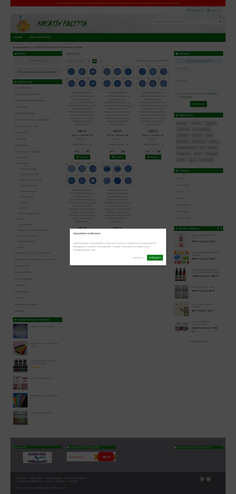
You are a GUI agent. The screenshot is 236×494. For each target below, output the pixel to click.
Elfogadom (156, 257)
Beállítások (138, 257)
